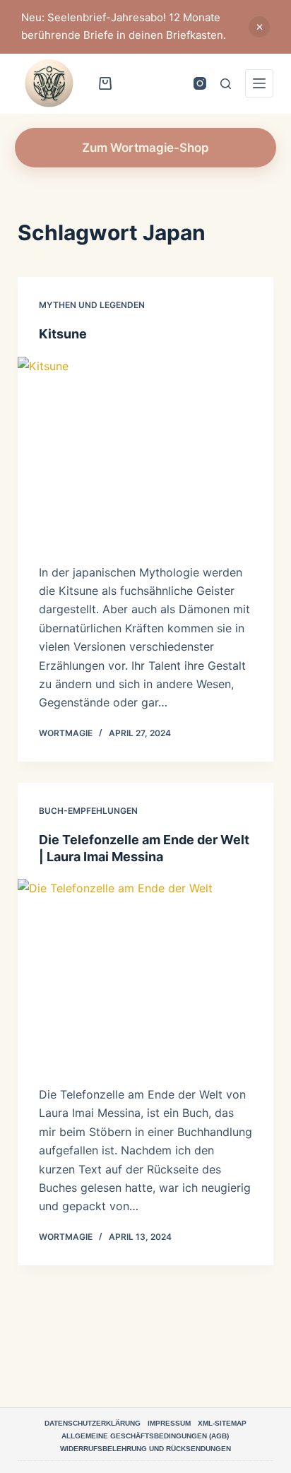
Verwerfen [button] (259, 26)
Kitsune (63, 333)
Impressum (169, 1423)
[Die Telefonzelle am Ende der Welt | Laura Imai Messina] (146, 975)
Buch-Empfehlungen (88, 810)
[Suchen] (225, 83)
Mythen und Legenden (92, 305)
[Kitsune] (146, 453)
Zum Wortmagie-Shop (145, 148)
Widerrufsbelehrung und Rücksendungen (145, 1449)
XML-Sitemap (222, 1423)
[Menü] (259, 83)
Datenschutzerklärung (92, 1423)
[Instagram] (200, 83)
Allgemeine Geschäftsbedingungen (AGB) (145, 1436)
